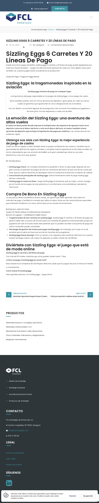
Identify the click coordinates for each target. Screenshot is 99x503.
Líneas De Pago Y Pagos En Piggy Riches (22, 76)
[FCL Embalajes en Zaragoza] (19, 19)
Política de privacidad (15, 453)
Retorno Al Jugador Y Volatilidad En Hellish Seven (26, 215)
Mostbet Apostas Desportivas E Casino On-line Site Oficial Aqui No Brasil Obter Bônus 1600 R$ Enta (31, 295)
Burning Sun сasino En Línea (17, 209)
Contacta (60, 8)
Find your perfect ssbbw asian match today (70, 295)
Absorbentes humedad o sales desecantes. (24, 331)
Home (50, 29)
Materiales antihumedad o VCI (19, 327)
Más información (31, 498)
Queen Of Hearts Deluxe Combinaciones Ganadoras (28, 212)
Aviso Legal (10, 459)
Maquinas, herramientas (16, 339)
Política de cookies (14, 464)
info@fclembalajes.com (18, 430)
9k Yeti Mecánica (13, 161)
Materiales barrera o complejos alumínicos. (24, 322)
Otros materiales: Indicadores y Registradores (25, 335)
